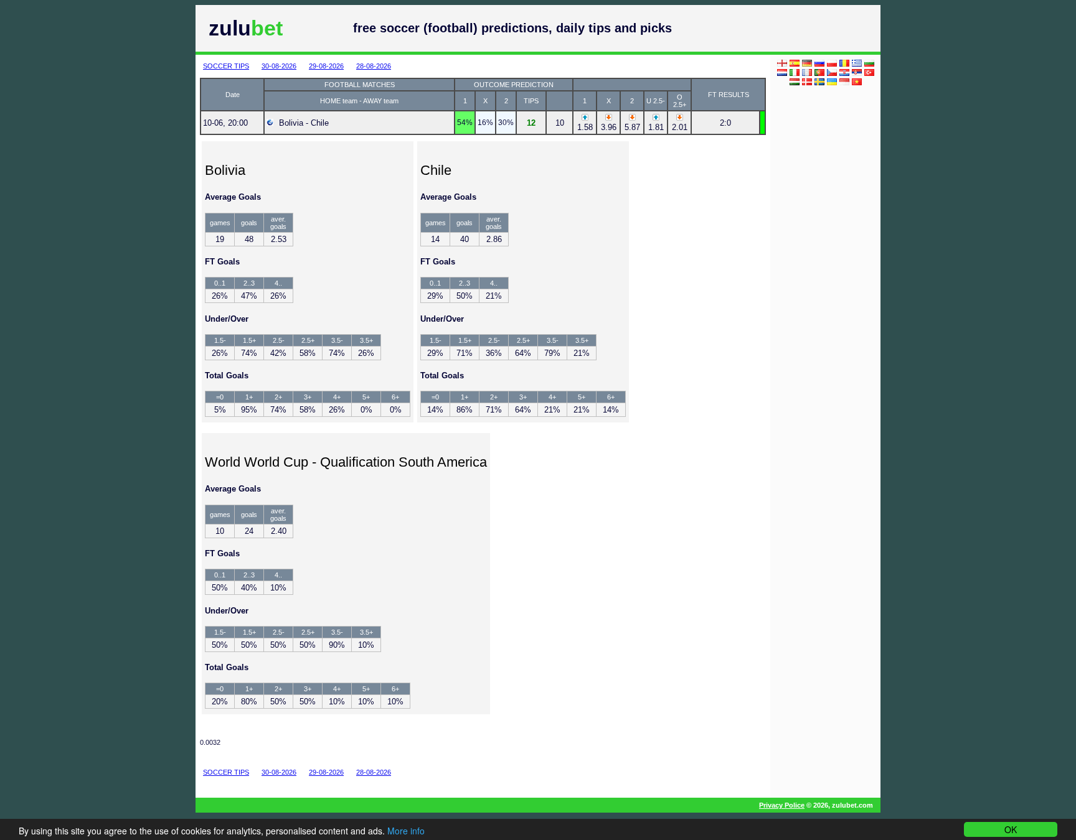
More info (406, 830)
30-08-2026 (279, 66)
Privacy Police (782, 805)
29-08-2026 (326, 66)
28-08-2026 (373, 66)
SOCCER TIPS (226, 66)
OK (1010, 829)
